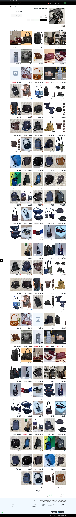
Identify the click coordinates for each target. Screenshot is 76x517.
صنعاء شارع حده (62, 505)
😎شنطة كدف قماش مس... (17, 151)
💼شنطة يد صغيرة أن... (18, 98)
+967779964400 (43, 505)
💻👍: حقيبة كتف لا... (52, 186)
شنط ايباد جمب (64, 186)
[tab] (22, 30)
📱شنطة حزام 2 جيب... (63, 151)
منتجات (62, 6)
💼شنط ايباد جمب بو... (29, 468)
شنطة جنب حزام (30, 239)
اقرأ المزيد (44, 501)
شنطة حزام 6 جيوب (29, 151)
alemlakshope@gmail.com (51, 505)
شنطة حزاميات (52, 239)
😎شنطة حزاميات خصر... (63, 239)
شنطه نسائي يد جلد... (29, 327)
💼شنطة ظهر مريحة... (51, 204)
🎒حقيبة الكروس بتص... (40, 204)
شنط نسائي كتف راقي (51, 63)
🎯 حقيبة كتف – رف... (18, 468)
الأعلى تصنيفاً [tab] (19, 30)
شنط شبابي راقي (30, 362)
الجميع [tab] (22, 30)
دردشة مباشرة (12, 502)
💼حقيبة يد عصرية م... (18, 204)
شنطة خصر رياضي (18, 239)
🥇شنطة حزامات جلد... (29, 98)
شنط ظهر (19, 362)
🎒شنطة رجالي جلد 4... (18, 116)
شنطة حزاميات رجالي (63, 257)
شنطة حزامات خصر (41, 239)
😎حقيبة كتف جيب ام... (29, 186)
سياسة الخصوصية (50, 515)
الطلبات (35, 504)
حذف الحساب (22, 504)
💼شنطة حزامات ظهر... (51, 98)
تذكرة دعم (12, 504)
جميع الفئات (55, 3)
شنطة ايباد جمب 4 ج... (51, 151)
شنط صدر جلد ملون (41, 186)
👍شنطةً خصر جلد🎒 (63, 485)
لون (46, 13)
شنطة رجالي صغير (41, 257)
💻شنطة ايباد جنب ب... (40, 468)
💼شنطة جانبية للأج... (29, 274)
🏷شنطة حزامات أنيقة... (63, 116)
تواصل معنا (12, 508)
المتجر (59, 3)
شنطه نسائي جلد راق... (40, 327)
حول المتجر (22, 502)
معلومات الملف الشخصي (33, 502)
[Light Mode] (10, 0)
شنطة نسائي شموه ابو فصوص (57, 6)
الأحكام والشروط (55, 515)
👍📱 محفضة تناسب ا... (63, 204)
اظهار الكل (11, 30)
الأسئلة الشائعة (34, 506)
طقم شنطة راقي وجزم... (63, 63)
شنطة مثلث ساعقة (52, 257)
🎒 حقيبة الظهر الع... (18, 274)
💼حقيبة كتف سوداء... (29, 116)
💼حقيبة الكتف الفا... (63, 98)
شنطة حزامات (41, 116)
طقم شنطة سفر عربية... (18, 63)
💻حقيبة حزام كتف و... (18, 186)
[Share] (50, 9)
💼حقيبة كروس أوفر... (40, 151)
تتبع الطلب (12, 506)
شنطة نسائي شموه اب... (29, 257)
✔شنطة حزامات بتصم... (40, 98)
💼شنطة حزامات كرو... (40, 274)
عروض (50, 3)
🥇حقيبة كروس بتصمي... (51, 116)
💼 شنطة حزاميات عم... (51, 468)
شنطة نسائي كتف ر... (40, 63)
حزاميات (31, 63)
